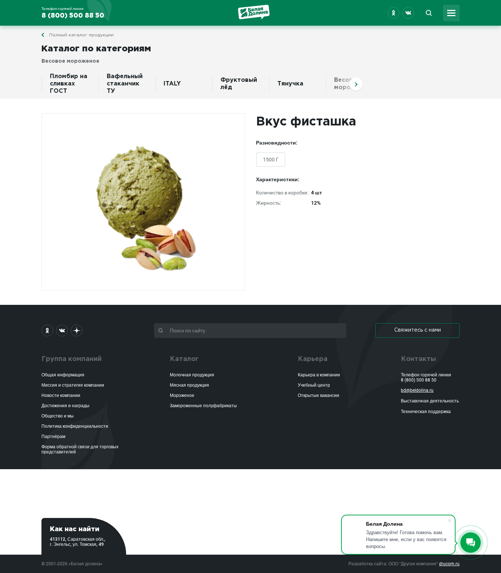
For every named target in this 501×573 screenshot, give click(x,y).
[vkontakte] (408, 13)
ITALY (172, 84)
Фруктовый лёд (238, 83)
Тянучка (290, 84)
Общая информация (62, 374)
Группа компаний (71, 359)
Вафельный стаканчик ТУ (125, 84)
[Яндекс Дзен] (77, 330)
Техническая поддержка (426, 411)
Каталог (184, 359)
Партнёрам (53, 436)
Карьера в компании (319, 374)
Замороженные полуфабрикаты (203, 405)
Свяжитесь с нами (417, 330)
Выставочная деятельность (430, 401)
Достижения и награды (65, 405)
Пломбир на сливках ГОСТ (68, 84)
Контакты (418, 359)
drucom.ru (449, 563)
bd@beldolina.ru (417, 390)
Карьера (313, 359)
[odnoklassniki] (393, 13)
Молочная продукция (192, 374)
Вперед (355, 84)
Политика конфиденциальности (74, 426)
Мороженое (182, 395)
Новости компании (60, 395)
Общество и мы (57, 416)
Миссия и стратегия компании (72, 385)
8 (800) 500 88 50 (418, 380)
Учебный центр (314, 385)
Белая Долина (254, 12)
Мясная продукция (189, 385)
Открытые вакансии (318, 395)
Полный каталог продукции (81, 35)
